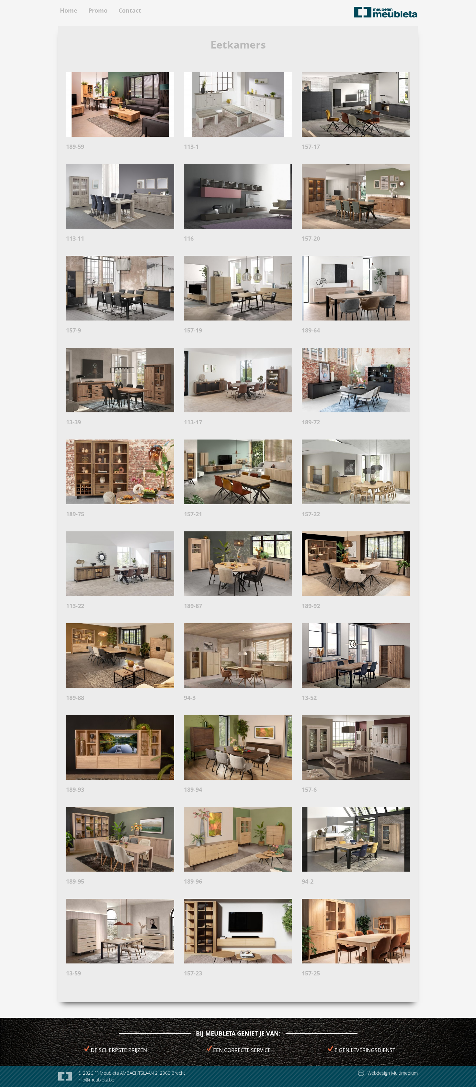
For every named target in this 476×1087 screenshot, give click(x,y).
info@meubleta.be (96, 1080)
